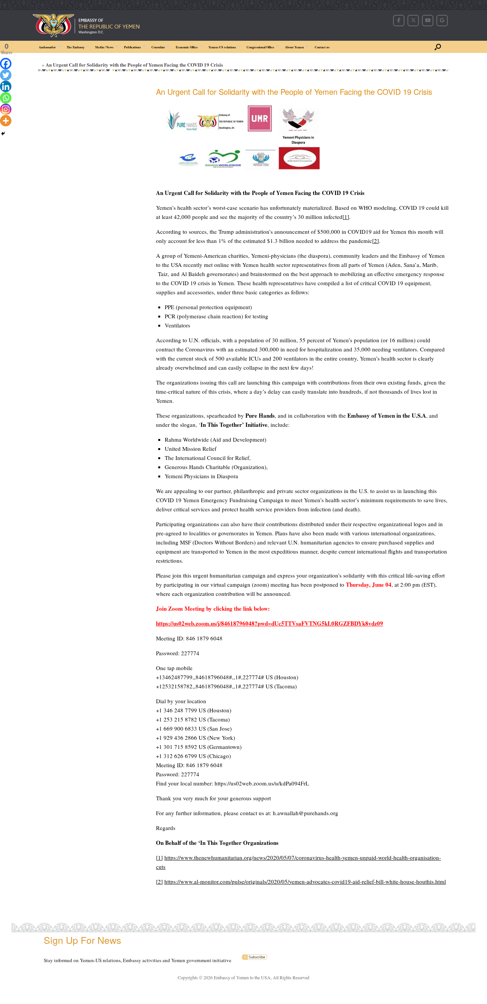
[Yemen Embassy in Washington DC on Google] (442, 20)
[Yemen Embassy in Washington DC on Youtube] (427, 20)
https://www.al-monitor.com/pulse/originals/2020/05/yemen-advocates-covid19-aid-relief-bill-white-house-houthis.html (305, 881)
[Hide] (3, 134)
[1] (345, 216)
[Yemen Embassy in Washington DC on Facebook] (398, 20)
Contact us (322, 47)
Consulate (158, 47)
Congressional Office (260, 47)
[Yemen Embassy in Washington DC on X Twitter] (413, 20)
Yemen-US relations (222, 47)
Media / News (104, 47)
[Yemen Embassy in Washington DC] (107, 20)
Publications (132, 47)
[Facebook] (5, 63)
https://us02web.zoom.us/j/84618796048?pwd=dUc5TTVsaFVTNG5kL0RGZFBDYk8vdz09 (269, 623)
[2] (375, 240)
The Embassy (75, 47)
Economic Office (187, 47)
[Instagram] (5, 109)
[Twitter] (5, 75)
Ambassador (47, 47)
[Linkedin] (5, 86)
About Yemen (294, 47)
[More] (5, 120)
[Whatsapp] (5, 98)
